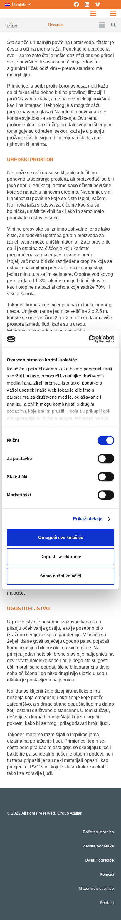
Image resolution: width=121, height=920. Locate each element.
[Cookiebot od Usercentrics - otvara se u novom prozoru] (88, 339)
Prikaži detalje (87, 518)
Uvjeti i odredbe (99, 860)
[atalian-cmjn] (11, 25)
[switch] (106, 458)
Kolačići (107, 874)
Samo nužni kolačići (60, 575)
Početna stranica (98, 832)
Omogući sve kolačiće (60, 537)
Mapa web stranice (96, 888)
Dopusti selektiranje (60, 556)
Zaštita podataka (98, 846)
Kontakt (107, 902)
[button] (17, 4)
